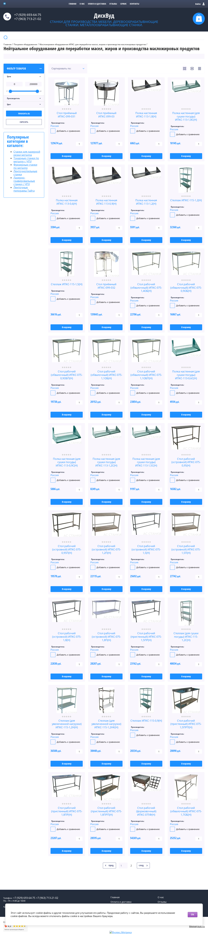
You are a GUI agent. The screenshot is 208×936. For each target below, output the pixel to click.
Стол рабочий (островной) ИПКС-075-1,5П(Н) (186, 549)
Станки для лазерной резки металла (26, 153)
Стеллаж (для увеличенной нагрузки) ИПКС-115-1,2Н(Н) (67, 724)
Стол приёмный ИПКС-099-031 (67, 114)
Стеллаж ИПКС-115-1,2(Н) (186, 200)
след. (141, 865)
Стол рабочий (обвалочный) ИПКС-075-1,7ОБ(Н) (186, 811)
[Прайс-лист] (199, 68)
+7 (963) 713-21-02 (27, 19)
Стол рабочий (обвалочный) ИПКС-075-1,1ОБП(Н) (146, 375)
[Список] (192, 68)
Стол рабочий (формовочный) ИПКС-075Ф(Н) (146, 811)
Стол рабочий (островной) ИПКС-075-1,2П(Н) (106, 549)
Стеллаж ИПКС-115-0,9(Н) (146, 720)
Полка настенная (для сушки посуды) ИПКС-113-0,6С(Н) (186, 375)
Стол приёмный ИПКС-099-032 (106, 285)
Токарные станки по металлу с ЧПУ (26, 159)
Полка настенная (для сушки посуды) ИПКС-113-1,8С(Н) (186, 116)
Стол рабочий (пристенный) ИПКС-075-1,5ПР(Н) (146, 636)
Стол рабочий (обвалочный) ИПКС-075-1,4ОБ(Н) (146, 287)
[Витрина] (185, 68)
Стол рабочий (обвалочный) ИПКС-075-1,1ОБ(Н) (106, 375)
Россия (55, 125)
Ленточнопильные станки (25, 172)
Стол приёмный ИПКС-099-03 (106, 114)
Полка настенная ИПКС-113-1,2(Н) (146, 201)
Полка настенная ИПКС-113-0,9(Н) (106, 201)
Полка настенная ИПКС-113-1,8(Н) (146, 114)
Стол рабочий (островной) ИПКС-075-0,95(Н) (186, 462)
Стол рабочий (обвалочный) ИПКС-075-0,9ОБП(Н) (66, 375)
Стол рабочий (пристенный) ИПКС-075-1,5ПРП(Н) (186, 724)
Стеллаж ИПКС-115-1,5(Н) (66, 284)
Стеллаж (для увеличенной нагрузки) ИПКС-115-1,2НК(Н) (106, 724)
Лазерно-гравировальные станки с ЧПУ (24, 181)
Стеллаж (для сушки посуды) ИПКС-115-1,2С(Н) (186, 636)
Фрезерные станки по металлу (25, 166)
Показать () (24, 113)
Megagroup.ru (197, 926)
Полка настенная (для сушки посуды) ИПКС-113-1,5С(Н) (146, 462)
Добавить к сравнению (68, 130)
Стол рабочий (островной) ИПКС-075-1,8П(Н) (106, 636)
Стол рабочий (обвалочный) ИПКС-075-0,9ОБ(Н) (186, 287)
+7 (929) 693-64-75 (27, 15)
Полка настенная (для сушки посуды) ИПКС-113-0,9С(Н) (66, 462)
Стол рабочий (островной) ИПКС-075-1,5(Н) (146, 549)
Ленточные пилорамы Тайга (24, 189)
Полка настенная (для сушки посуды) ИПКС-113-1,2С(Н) (106, 462)
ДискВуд (104, 15)
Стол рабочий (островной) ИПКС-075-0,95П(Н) (66, 549)
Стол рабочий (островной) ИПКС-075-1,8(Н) (66, 636)
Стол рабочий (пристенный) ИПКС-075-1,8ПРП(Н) (106, 811)
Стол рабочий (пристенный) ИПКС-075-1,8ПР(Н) (66, 811)
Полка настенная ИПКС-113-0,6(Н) (67, 201)
